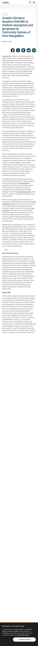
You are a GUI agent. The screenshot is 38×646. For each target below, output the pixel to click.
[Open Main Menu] (34, 2)
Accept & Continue (24, 639)
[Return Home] (5, 2)
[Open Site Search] (30, 2)
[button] (13, 50)
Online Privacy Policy (23, 635)
